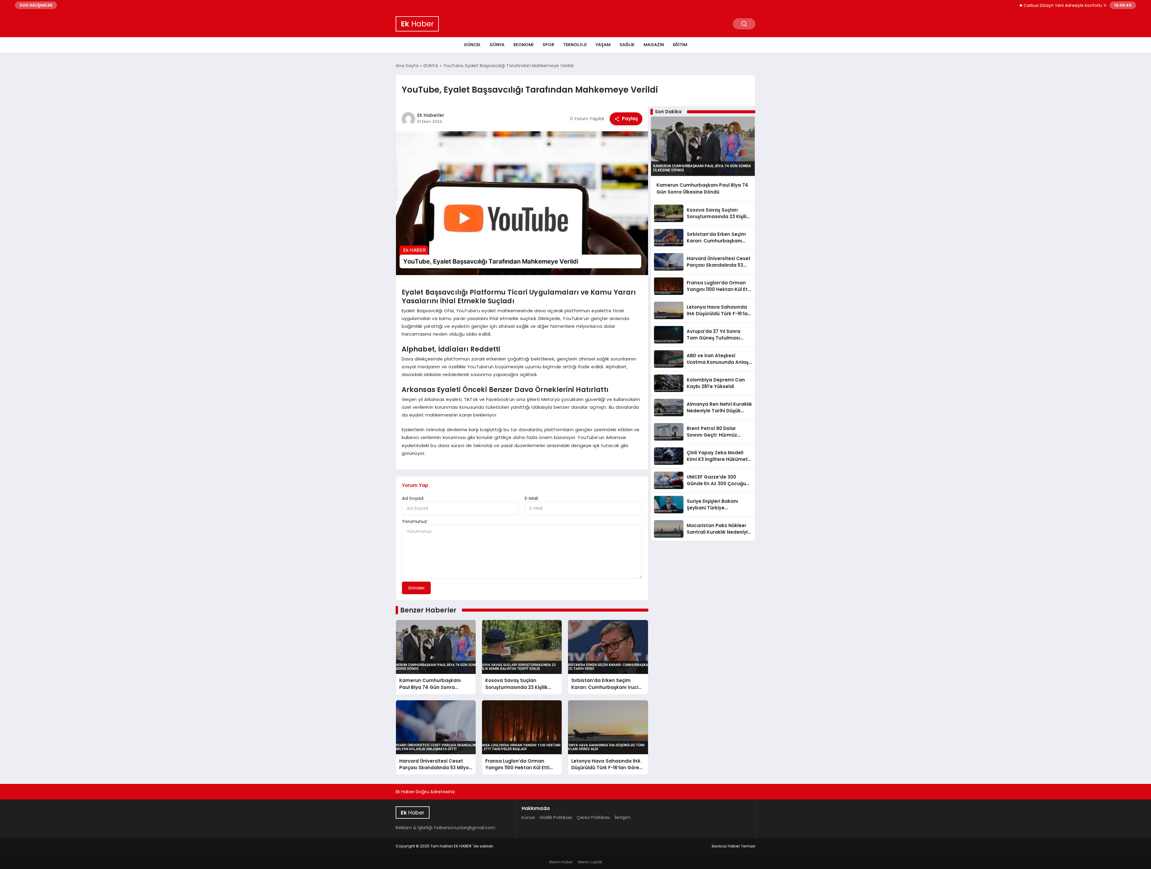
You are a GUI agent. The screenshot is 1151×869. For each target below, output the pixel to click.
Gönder (416, 588)
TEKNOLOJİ (575, 45)
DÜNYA (497, 45)
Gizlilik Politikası (556, 817)
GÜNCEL (472, 45)
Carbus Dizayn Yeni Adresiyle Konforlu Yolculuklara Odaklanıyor (1060, 5)
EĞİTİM (680, 45)
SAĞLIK (627, 45)
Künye (528, 817)
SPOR (548, 45)
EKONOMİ (523, 45)
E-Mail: (532, 498)
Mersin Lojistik (590, 862)
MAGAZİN (654, 45)
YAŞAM (603, 45)
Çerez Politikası (593, 817)
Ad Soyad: (413, 498)
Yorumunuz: (415, 521)
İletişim (622, 817)
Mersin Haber (561, 862)
